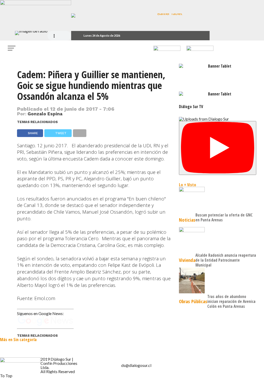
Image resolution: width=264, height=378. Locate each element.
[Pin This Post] (214, 193)
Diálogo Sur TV (191, 106)
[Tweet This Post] (210, 193)
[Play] (217, 148)
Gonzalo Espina (45, 113)
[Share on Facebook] (206, 193)
